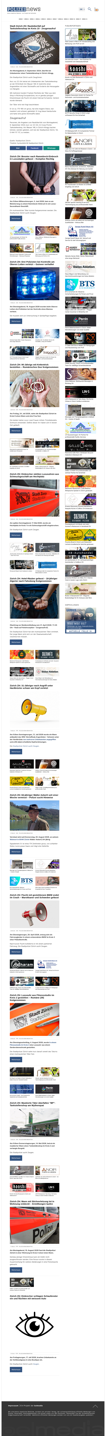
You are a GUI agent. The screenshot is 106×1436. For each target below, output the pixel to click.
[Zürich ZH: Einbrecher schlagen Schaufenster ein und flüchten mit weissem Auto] (34, 1326)
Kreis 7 (55, 19)
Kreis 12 (84, 19)
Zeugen (36, 1364)
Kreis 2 (26, 19)
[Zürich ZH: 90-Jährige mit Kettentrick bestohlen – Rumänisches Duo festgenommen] (34, 388)
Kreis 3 (32, 19)
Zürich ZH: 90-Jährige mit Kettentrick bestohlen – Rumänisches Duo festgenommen (34, 365)
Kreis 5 (43, 19)
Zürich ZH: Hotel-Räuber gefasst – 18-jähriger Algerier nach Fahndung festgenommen (33, 579)
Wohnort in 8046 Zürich (20, 839)
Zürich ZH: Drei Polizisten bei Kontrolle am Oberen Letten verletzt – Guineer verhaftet (32, 263)
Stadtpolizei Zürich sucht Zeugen (26, 746)
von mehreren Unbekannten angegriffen (39, 739)
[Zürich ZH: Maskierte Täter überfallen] (34, 1122)
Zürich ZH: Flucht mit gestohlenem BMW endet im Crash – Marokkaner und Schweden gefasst (34, 896)
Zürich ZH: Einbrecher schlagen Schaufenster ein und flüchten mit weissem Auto (34, 1297)
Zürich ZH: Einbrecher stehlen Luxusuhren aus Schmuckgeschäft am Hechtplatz (34, 475)
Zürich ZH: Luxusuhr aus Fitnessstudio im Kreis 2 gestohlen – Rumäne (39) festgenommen (32, 997)
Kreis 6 (49, 19)
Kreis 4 (38, 19)
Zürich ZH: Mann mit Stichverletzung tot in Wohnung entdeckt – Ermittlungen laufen (32, 1202)
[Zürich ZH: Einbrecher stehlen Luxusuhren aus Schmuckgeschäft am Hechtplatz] (34, 498)
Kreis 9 (66, 19)
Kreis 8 (60, 19)
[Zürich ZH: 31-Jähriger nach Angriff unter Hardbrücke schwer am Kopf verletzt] (34, 709)
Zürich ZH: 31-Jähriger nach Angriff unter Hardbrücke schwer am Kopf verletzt (31, 686)
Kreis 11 (78, 19)
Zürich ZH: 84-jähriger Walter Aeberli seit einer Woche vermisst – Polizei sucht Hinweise (34, 796)
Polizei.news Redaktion (26, 66)
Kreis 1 (21, 19)
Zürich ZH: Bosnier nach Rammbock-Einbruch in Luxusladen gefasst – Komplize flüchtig (34, 157)
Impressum (13, 1406)
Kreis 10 (72, 19)
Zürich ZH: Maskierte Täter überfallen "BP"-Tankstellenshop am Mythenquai (32, 1104)
